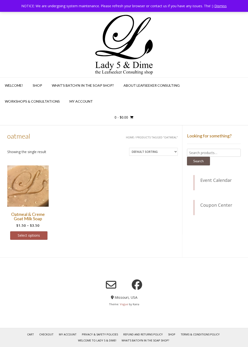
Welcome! (14, 85)
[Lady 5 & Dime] (124, 44)
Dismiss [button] (220, 6)
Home (130, 137)
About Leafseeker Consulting (152, 85)
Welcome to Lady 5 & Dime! (97, 340)
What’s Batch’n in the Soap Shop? (145, 340)
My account (81, 101)
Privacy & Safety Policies (100, 334)
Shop (37, 85)
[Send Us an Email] (111, 285)
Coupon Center (216, 205)
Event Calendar (216, 180)
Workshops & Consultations (32, 101)
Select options (29, 235)
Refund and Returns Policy (143, 334)
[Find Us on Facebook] (137, 284)
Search (198, 161)
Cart (30, 334)
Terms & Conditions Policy (200, 334)
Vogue (124, 304)
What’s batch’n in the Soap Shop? (83, 85)
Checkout (46, 334)
